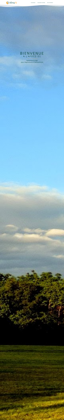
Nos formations (50, 2)
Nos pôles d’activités (41, 2)
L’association (33, 2)
